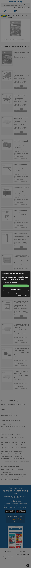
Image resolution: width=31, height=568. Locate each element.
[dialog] (15, 284)
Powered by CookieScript (23, 295)
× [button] (27, 273)
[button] (15, 293)
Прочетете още (13, 282)
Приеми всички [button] (16, 286)
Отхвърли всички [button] (16, 289)
